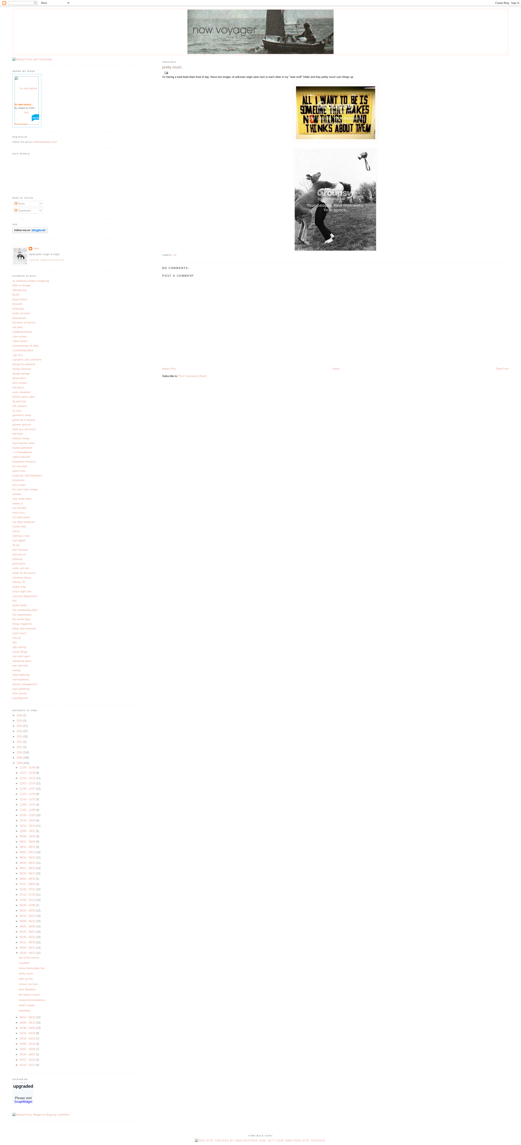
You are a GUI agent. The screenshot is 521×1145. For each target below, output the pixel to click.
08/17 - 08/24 (28, 868)
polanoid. (17, 559)
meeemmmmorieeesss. (33, 1000)
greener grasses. (22, 424)
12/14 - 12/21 (28, 778)
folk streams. (20, 406)
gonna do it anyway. (24, 419)
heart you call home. (24, 429)
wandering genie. (22, 660)
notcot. (16, 531)
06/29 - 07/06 (28, 905)
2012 (20, 741)
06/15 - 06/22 (28, 915)
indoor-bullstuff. (21, 456)
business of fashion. (24, 322)
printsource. (19, 563)
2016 (20, 720)
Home (336, 368)
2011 (20, 747)
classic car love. (28, 984)
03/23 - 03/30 (28, 1033)
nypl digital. (19, 540)
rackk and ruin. (21, 568)
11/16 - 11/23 (28, 799)
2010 (20, 752)
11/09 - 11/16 (28, 804)
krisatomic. (18, 480)
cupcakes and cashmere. (27, 359)
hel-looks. (18, 433)
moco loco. (18, 512)
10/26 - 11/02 (28, 815)
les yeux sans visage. (25, 489)
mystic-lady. (19, 526)
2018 (20, 715)
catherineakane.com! (44, 141)
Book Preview (21, 124)
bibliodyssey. (20, 290)
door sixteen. (20, 382)
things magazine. (22, 623)
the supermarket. (22, 614)
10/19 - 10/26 (28, 820)
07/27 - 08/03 (28, 884)
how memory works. (24, 443)
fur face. (17, 410)
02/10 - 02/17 (28, 1065)
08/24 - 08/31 (28, 862)
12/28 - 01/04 (28, 767)
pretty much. (172, 67)
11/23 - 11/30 (28, 794)
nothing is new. (21, 535)
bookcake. (18, 308)
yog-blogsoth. (20, 698)
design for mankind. (24, 364)
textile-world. (19, 605)
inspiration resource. (24, 461)
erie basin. (18, 387)
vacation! (24, 962)
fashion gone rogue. (24, 396)
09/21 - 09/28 (28, 841)
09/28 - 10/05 (28, 836)
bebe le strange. (21, 285)
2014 (20, 731)
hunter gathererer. (22, 447)
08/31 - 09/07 (28, 857)
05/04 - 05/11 (28, 947)
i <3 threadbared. (22, 452)
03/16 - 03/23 (28, 1038)
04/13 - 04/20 (28, 1017)
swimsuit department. (25, 596)
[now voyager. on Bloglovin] (30, 232)
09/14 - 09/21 (28, 847)
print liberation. (27, 989)
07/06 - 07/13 (28, 899)
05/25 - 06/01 (28, 931)
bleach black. (20, 299)
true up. (16, 637)
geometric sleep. (22, 415)
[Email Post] (165, 72)
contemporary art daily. (25, 345)
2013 (20, 736)
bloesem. (17, 303)
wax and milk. (20, 665)
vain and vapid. (21, 656)
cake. (36, 248)
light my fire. (26, 978)
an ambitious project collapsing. (31, 280)
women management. (25, 684)
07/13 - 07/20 (28, 894)
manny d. (17, 503)
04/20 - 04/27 (28, 952)
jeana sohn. (19, 470)
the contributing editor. (25, 610)
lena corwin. (19, 484)
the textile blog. (21, 619)
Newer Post (169, 368)
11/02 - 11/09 (28, 809)
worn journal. (19, 693)
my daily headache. (23, 521)
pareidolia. (25, 1010)
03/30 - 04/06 (28, 1027)
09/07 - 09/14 (28, 852)
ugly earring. (19, 647)
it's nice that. (19, 466)
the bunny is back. (30, 994)
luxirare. (17, 494)
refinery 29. (19, 582)
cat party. (17, 327)
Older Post (502, 368)
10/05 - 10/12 (28, 831)
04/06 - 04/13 (28, 1022)
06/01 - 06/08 (28, 926)
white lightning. (21, 674)
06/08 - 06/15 (28, 921)
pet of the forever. (29, 957)
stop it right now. (22, 591)
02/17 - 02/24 (28, 1059)
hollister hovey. (21, 438)
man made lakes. (22, 498)
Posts (21, 203)
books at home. (21, 313)
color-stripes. (20, 336)
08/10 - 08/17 (28, 873)
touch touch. (19, 633)
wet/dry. (17, 670)
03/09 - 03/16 (28, 1043)
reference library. (22, 577)
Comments (24, 210)
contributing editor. (23, 350)
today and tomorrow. (24, 628)
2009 (20, 757)
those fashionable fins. (32, 968)
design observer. (22, 368)
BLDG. (16, 294)
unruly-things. (20, 651)
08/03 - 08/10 (28, 878)
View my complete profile (46, 260)
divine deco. (19, 378)
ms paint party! (21, 517)
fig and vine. (19, 401)
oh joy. (16, 545)
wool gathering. (21, 688)
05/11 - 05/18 (28, 942)
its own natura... (24, 104)
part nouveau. (20, 549)
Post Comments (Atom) (193, 376)
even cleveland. (21, 392)
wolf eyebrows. (21, 679)
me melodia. (19, 507)
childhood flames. (22, 331)
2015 (20, 725)
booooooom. (19, 318)
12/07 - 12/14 (28, 783)
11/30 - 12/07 (28, 788)
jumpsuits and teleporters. (27, 475)
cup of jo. (17, 355)
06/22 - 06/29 (28, 910)
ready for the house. (24, 572)
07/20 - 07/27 (28, 889)
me (175, 255)
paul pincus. (19, 554)
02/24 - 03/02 (28, 1054)
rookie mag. (19, 586)
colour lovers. (20, 341)
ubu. (15, 642)
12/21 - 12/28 (28, 772)
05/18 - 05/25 (28, 937)
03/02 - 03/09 (28, 1049)
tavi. (15, 600)
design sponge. (21, 373)
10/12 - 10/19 (28, 825)
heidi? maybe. (27, 1005)
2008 (20, 763)
